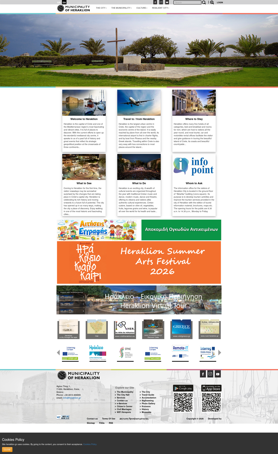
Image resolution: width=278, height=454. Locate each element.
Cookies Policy (90, 444)
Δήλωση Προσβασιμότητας (134, 418)
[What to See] (84, 166)
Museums (146, 412)
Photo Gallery (148, 403)
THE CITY (100, 7)
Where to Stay (194, 119)
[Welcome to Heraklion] (84, 102)
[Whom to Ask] (194, 166)
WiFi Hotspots (124, 412)
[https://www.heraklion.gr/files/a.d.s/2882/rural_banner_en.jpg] (210, 329)
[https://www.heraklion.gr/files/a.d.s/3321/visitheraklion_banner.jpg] (125, 329)
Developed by (215, 418)
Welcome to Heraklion (84, 119)
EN (64, 2)
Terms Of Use (108, 418)
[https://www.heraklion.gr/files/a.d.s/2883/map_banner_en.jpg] (97, 329)
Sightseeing (148, 400)
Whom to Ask (194, 183)
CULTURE (141, 7)
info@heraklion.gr (72, 397)
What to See (84, 183)
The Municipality (125, 391)
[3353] (139, 299)
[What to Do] (139, 166)
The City (146, 391)
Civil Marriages (124, 409)
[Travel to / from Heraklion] (139, 102)
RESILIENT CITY (160, 7)
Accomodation (149, 397)
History (145, 409)
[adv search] (211, 2)
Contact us (122, 400)
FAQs (102, 422)
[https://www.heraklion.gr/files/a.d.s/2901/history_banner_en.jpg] (68, 329)
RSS (111, 422)
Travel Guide (148, 394)
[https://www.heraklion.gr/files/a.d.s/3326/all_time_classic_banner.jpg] (181, 329)
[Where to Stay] (194, 102)
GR (59, 2)
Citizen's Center (124, 406)
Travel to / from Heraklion (139, 119)
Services (121, 397)
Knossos (146, 406)
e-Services (122, 403)
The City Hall (123, 394)
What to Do (139, 183)
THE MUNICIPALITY (120, 7)
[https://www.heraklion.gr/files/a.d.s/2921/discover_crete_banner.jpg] (153, 329)
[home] (75, 8)
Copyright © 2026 (195, 418)
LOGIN (220, 2)
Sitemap (91, 422)
